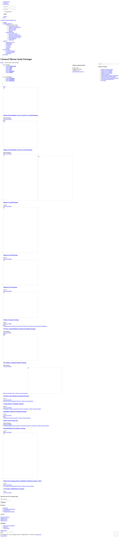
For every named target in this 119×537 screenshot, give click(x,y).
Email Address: (4, 499)
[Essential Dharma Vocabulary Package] (37, 425)
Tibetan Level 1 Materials (106, 70)
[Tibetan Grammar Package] (37, 305)
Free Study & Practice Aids (9, 509)
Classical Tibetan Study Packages (108, 76)
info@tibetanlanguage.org (78, 71)
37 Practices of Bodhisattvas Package (13, 488)
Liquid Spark (38, 534)
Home (2, 62)
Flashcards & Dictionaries (9, 511)
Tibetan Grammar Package (11, 320)
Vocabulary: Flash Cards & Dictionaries (109, 78)
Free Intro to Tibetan (5, 517)
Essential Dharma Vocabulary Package (14, 428)
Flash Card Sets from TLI (10, 420)
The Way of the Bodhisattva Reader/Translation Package (19, 329)
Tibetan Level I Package (10, 287)
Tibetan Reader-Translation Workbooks (109, 75)
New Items (103, 80)
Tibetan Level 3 (4, 520)
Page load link (4, 535)
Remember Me (8, 11)
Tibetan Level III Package (10, 202)
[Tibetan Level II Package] (37, 230)
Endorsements (6, 528)
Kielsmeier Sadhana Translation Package (15, 411)
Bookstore (5, 508)
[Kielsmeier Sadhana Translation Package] (37, 409)
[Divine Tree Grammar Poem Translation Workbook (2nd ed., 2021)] (37, 456)
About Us (5, 526)
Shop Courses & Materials (9, 525)
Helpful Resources (10, 32)
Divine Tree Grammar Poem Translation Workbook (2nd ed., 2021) (22, 481)
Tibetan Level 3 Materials (106, 73)
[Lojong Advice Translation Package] (37, 401)
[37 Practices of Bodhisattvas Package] (37, 486)
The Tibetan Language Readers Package (14, 362)
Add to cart (5, 119)
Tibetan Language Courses (107, 69)
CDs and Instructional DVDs (107, 79)
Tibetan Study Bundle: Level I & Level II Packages (17, 150)
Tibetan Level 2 (4, 519)
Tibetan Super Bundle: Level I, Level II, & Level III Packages (20, 115)
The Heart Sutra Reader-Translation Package (16, 396)
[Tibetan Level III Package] (37, 177)
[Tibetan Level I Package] (37, 272)
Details (10, 119)
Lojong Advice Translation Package (13, 404)
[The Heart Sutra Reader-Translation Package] (37, 380)
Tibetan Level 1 (4, 518)
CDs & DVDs (6, 510)
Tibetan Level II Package (10, 255)
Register (5, 16)
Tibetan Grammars (105, 74)
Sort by (11, 66)
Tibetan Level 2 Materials (106, 71)
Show (10, 78)
